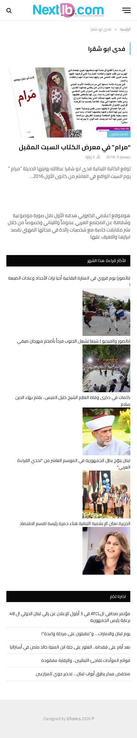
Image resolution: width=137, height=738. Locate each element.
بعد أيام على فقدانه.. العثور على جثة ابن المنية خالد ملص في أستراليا (70, 647)
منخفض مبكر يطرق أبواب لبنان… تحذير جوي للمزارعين (83, 674)
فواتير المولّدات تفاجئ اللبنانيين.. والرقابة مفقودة (85, 660)
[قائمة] (126, 10)
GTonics (74, 718)
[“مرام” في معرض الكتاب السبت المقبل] (68, 102)
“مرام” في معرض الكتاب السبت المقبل (75, 147)
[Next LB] (68, 10)
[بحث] (9, 10)
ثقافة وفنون (119, 134)
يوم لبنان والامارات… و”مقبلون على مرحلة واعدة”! (85, 633)
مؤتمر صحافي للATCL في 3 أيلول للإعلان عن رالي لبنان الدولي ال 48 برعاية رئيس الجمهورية (70, 616)
